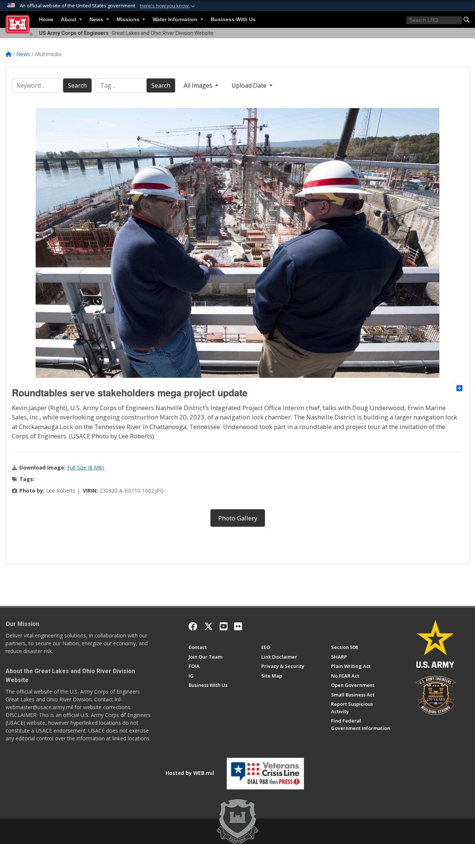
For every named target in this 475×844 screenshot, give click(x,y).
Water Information (176, 19)
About (69, 19)
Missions (129, 19)
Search (77, 85)
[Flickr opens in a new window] (238, 626)
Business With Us (233, 19)
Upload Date (250, 85)
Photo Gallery (237, 518)
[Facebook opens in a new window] (193, 626)
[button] (168, 6)
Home (46, 19)
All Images (199, 85)
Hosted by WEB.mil (190, 772)
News (97, 19)
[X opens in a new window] (208, 626)
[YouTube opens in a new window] (223, 626)
